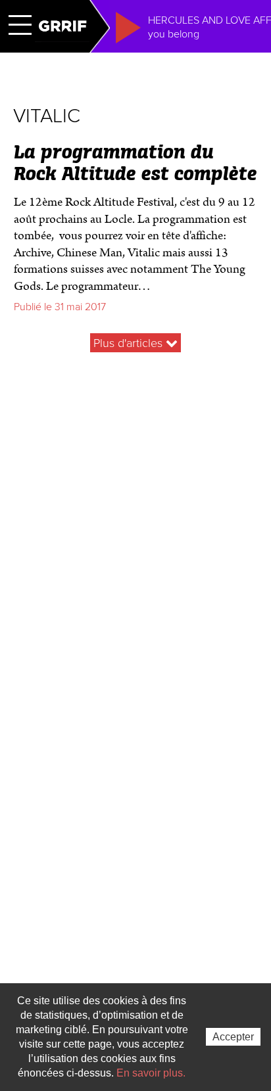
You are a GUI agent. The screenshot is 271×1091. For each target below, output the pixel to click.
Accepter (233, 1036)
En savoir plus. (150, 1073)
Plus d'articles (129, 343)
